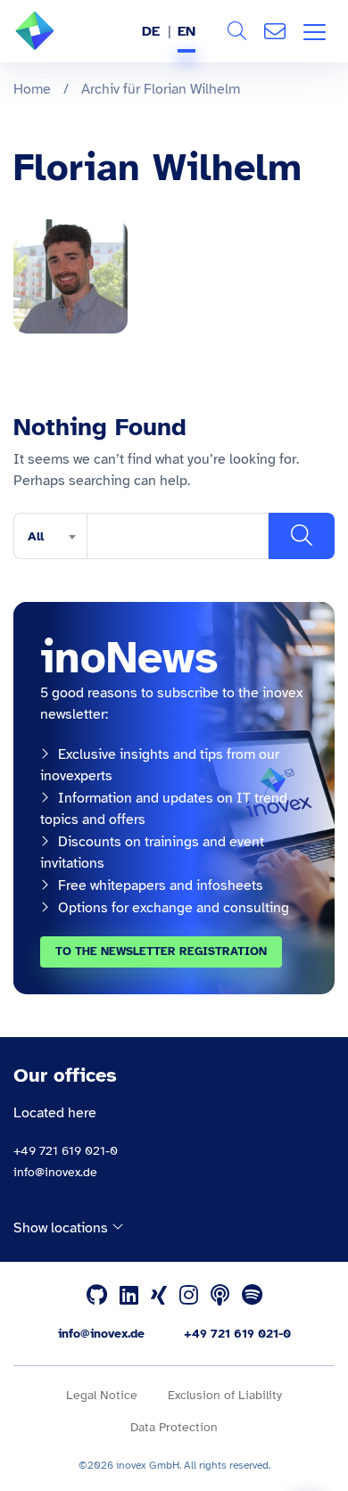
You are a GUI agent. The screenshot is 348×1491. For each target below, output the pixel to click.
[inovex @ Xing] (159, 1296)
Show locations (62, 1227)
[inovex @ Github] (97, 1296)
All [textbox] (36, 536)
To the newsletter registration (161, 951)
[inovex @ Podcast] (220, 1296)
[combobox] (50, 536)
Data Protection (174, 1427)
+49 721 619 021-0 (65, 1150)
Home (32, 89)
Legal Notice (101, 1395)
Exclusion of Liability (225, 1395)
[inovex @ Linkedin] (129, 1296)
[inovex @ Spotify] (252, 1296)
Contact (274, 31)
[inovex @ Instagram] (188, 1296)
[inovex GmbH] (61, 45)
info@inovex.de (55, 1172)
